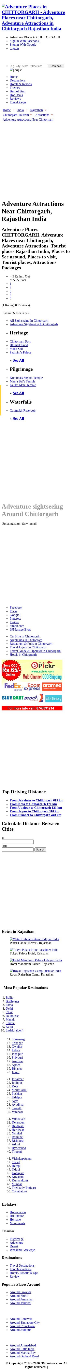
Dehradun (18, 1122)
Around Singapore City (25, 1322)
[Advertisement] (36, 158)
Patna (9, 1005)
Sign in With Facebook (24, 41)
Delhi (9, 1008)
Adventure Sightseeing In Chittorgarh (34, 324)
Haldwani (18, 1126)
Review (15, 1276)
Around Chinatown (22, 1326)
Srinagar (17, 1043)
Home (14, 76)
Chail (9, 1012)
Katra (9, 1026)
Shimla (10, 1023)
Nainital (17, 1133)
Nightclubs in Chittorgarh (26, 640)
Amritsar (17, 1061)
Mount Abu (19, 1090)
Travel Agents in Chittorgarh (28, 647)
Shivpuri (17, 1057)
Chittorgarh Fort (20, 341)
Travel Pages (18, 102)
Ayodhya (18, 1104)
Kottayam (18, 1173)
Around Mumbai (20, 1303)
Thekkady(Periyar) (24, 1187)
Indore (16, 1050)
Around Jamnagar (21, 1299)
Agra (15, 1101)
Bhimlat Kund (19, 345)
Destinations (18, 80)
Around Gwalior (20, 1292)
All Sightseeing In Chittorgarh (29, 320)
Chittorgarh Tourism (16, 115)
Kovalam (18, 1176)
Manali (10, 1019)
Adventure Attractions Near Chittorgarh (28, 119)
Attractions (42, 115)
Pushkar (17, 1093)
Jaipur (15, 1072)
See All (18, 360)
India (20, 110)
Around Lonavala (21, 1319)
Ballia (9, 997)
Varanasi (17, 1112)
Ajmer (16, 1065)
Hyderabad (19, 1148)
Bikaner (17, 1068)
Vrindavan (18, 1118)
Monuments (17, 1223)
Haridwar (18, 1129)
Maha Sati (16, 348)
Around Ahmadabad (23, 1345)
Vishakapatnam (21, 1158)
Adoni (16, 1144)
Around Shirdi (19, 1295)
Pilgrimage (17, 1239)
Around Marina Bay (23, 1352)
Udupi (16, 1169)
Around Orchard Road (24, 1356)
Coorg (16, 1162)
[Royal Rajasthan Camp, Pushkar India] (35, 971)
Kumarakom (20, 1180)
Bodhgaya (12, 1001)
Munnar (17, 1184)
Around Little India (22, 1349)
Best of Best (17, 91)
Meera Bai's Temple (22, 381)
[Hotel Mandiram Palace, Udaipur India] (36, 960)
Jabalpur (17, 1054)
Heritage (15, 1219)
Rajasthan (36, 110)
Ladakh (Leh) (14, 1030)
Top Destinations (20, 1269)
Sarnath (16, 1108)
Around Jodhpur (20, 1329)
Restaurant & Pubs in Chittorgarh (31, 643)
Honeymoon (18, 1212)
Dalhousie (12, 1015)
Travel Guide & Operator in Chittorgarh (35, 651)
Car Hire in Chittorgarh (25, 636)
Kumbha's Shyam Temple (26, 377)
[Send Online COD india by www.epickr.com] (32, 709)
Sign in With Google (23, 44)
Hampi (16, 1165)
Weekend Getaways (22, 1250)
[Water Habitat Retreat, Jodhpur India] (34, 939)
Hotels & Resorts (21, 84)
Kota (15, 1086)
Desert (14, 1246)
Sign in (14, 48)
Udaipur (17, 1097)
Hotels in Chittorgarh (23, 654)
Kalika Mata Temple (23, 385)
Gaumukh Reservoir (23, 410)
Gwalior (17, 1046)
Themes (15, 87)
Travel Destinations (22, 1265)
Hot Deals (16, 95)
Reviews (15, 98)
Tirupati (17, 1151)
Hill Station (17, 1216)
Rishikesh (18, 1140)
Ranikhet (17, 1137)
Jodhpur (17, 1082)
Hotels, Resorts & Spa (24, 1273)
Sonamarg (18, 1039)
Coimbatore (19, 1191)
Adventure (16, 1242)
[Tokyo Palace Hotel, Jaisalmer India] (34, 949)
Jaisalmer (18, 1079)
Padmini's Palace (20, 352)
